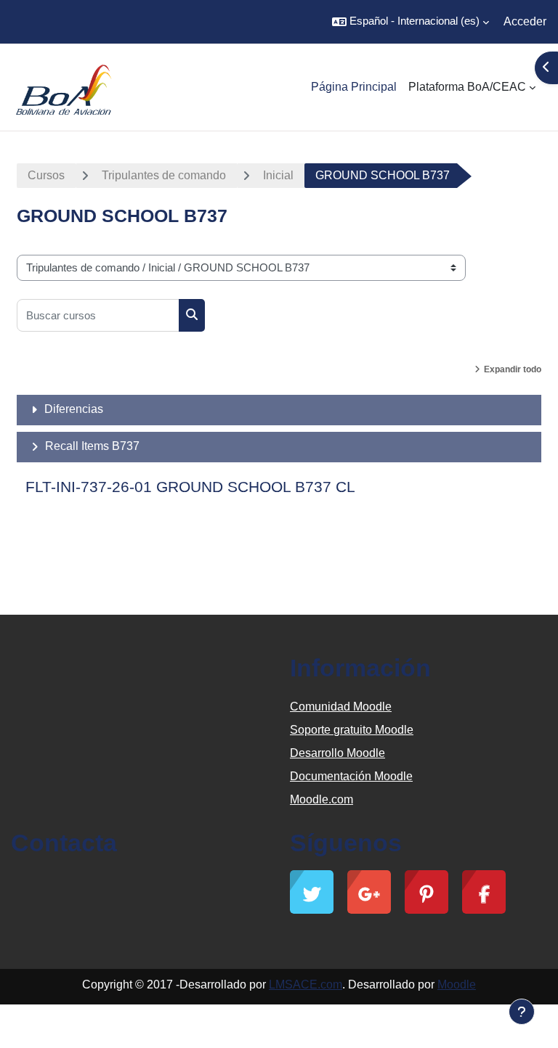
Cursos (46, 175)
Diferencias (73, 409)
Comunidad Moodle (341, 706)
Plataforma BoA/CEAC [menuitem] (467, 87)
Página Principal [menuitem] (354, 87)
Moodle (456, 984)
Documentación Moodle (351, 776)
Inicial (278, 175)
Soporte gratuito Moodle (351, 730)
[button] (410, 22)
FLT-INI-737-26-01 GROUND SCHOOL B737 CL (190, 486)
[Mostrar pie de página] (522, 1012)
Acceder (525, 21)
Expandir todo (512, 369)
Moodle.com (321, 799)
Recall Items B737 (92, 446)
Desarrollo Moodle (337, 753)
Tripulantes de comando (164, 175)
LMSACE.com (305, 984)
